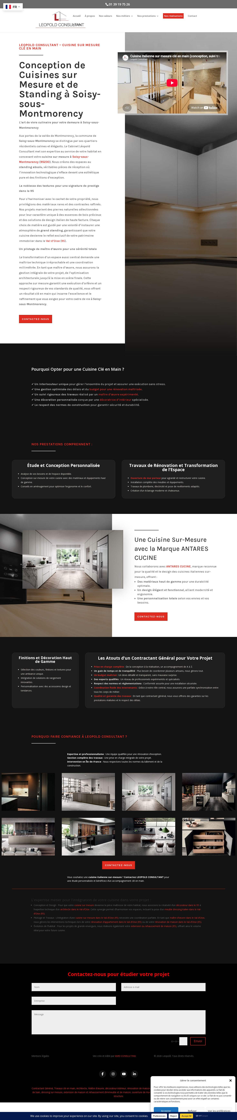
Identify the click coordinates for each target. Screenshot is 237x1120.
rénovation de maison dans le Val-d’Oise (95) (178, 921)
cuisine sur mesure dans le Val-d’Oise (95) (96, 917)
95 (63, 241)
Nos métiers (123, 16)
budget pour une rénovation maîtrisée (115, 389)
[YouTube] (123, 1074)
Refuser (192, 1110)
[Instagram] (113, 1074)
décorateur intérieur (115, 1088)
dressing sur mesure (51, 1092)
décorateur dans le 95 (187, 905)
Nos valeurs (105, 16)
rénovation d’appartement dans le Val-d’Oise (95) (116, 921)
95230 (44, 162)
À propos (90, 16)
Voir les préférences (219, 1110)
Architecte (81, 1088)
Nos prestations (146, 16)
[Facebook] (102, 1074)
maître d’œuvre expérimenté (118, 394)
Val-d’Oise (53, 241)
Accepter (166, 1110)
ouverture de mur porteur (145, 1092)
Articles (77, 25)
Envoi (198, 1041)
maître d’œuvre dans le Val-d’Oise (187, 917)
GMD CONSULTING (125, 1055)
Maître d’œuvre (96, 1088)
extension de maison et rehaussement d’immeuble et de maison (97, 1092)
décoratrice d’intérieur (115, 399)
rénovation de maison (138, 1088)
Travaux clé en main (64, 1088)
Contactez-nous (35, 319)
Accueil (77, 16)
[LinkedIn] (134, 1074)
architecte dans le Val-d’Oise (74, 909)
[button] (230, 1080)
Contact (192, 16)
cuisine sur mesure (84, 905)
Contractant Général (42, 1088)
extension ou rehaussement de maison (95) (153, 926)
